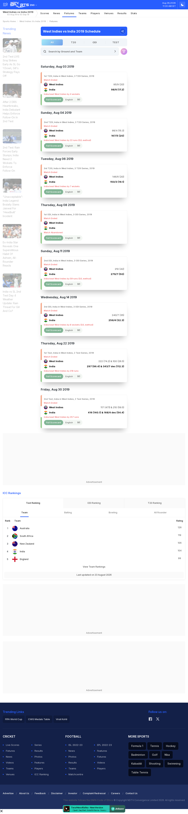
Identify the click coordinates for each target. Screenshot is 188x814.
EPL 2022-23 (104, 744)
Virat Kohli (61, 719)
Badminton (138, 754)
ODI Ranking (94, 503)
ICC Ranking (42, 774)
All (52, 42)
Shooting (154, 763)
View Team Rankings (94, 566)
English (69, 99)
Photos (38, 756)
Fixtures (69, 13)
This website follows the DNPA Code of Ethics (88, 800)
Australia (24, 528)
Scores (44, 13)
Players (39, 768)
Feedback (40, 793)
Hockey (171, 745)
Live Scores (12, 744)
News (56, 13)
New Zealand (27, 543)
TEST (115, 42)
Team (24, 512)
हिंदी (78, 99)
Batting (68, 512)
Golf (155, 754)
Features (39, 762)
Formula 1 (137, 745)
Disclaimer (57, 793)
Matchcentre (75, 774)
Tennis (154, 745)
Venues (108, 13)
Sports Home (9, 21)
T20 (73, 42)
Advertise (8, 793)
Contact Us (132, 793)
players (95, 13)
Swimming (173, 763)
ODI (95, 42)
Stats (134, 13)
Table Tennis (139, 772)
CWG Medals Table (39, 719)
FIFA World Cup (13, 719)
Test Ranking (33, 503)
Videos (10, 762)
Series (38, 744)
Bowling (113, 512)
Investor (72, 793)
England (24, 559)
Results (122, 13)
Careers (115, 793)
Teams (10, 768)
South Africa (26, 536)
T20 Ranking (155, 503)
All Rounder (160, 512)
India (22, 551)
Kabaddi (136, 763)
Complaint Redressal (94, 793)
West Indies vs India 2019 (18, 13)
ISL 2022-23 (75, 744)
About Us (24, 793)
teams (82, 13)
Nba (167, 754)
